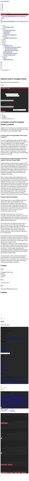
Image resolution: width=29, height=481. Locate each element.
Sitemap (23, 380)
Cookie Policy (4, 381)
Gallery (4, 39)
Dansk (24, 395)
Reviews (4, 41)
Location (4, 44)
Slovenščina (7, 406)
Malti (22, 398)
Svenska (21, 404)
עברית (11, 401)
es (2, 7)
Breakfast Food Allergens (10, 38)
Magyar (20, 399)
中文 (18, 406)
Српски (25, 404)
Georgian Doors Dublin (11, 48)
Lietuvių (22, 396)
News (4, 58)
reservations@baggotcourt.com (9, 289)
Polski (2, 404)
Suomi (13, 396)
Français (4, 349)
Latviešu (3, 398)
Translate (12, 411)
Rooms (4, 28)
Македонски (8, 398)
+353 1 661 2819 (5, 1)
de (2, 4)
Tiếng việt (6, 404)
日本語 (15, 403)
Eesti (7, 396)
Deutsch (4, 344)
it (2, 10)
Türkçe (2, 403)
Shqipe (2, 406)
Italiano (4, 350)
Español (4, 347)
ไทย (6, 403)
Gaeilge (17, 396)
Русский (12, 404)
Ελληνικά (3, 396)
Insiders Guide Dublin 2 (9, 55)
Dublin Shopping (7, 52)
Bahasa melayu (16, 398)
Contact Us (5, 56)
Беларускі (9, 399)
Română (16, 404)
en (2, 5)
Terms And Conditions (14, 381)
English (4, 346)
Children (3, 103)
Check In (3, 94)
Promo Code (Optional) (7, 110)
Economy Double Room (9, 30)
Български (3, 399)
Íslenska (15, 401)
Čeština (14, 399)
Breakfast (4, 36)
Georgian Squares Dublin (11, 50)
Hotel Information (8, 59)
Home (3, 25)
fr (2, 8)
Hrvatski (25, 399)
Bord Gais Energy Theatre (10, 53)
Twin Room (6, 33)
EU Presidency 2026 (8, 27)
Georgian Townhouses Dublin (13, 47)
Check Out (3, 95)
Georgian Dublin (7, 45)
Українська (10, 403)
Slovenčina (14, 406)
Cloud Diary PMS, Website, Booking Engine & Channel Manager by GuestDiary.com (12, 379)
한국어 (18, 403)
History (4, 42)
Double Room (7, 32)
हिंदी (17, 399)
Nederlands (24, 401)
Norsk (19, 401)
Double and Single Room (9, 35)
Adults (2, 97)
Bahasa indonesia (5, 401)
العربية (10, 396)
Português (23, 403)
